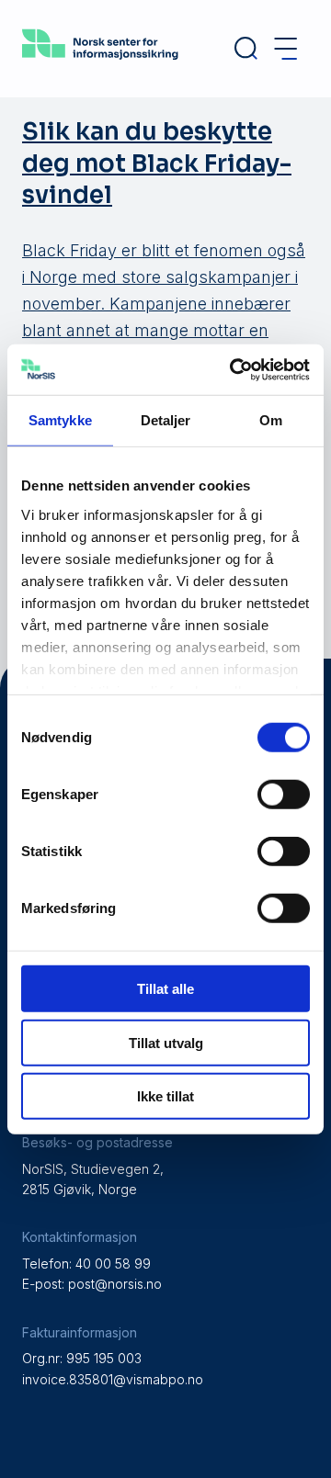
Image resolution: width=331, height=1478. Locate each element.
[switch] (283, 794)
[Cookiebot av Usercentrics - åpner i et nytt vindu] (233, 369)
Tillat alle (165, 989)
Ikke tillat (165, 1096)
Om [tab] (270, 420)
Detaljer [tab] (166, 420)
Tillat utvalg (166, 1042)
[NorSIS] (100, 61)
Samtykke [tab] (60, 420)
